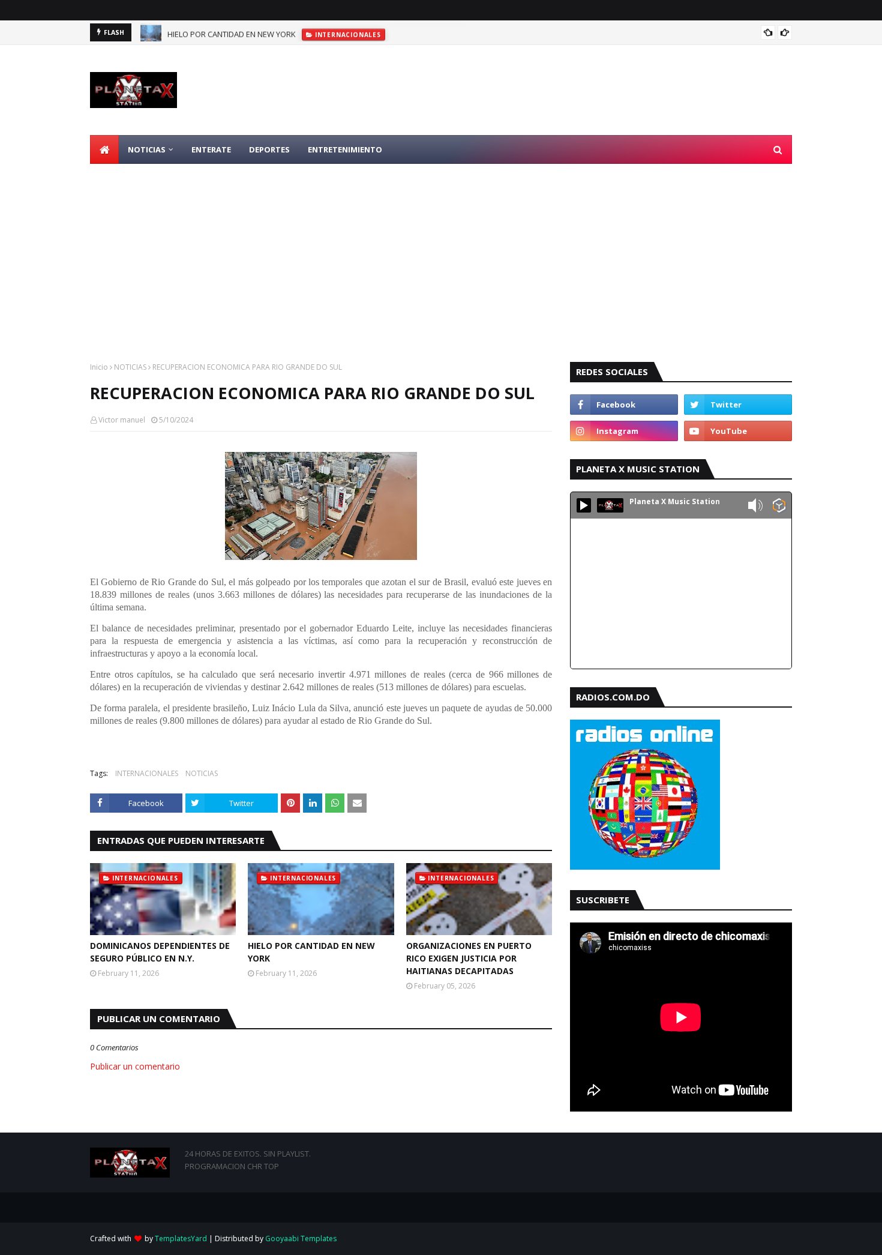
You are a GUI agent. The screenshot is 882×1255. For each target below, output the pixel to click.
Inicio (99, 367)
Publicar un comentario (135, 1066)
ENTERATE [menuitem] (211, 149)
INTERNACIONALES (146, 773)
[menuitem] (104, 149)
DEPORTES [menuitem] (269, 149)
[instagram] (624, 431)
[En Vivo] (584, 505)
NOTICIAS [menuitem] (147, 149)
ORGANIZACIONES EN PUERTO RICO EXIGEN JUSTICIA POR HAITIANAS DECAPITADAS (469, 958)
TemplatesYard (181, 1238)
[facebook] (624, 404)
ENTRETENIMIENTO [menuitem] (345, 149)
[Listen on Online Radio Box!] (779, 506)
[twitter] (738, 404)
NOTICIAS (130, 367)
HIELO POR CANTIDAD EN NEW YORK (231, 32)
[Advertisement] (441, 254)
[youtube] (738, 431)
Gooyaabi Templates (301, 1238)
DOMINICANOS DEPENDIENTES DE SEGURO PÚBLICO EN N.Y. (160, 952)
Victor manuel (121, 420)
